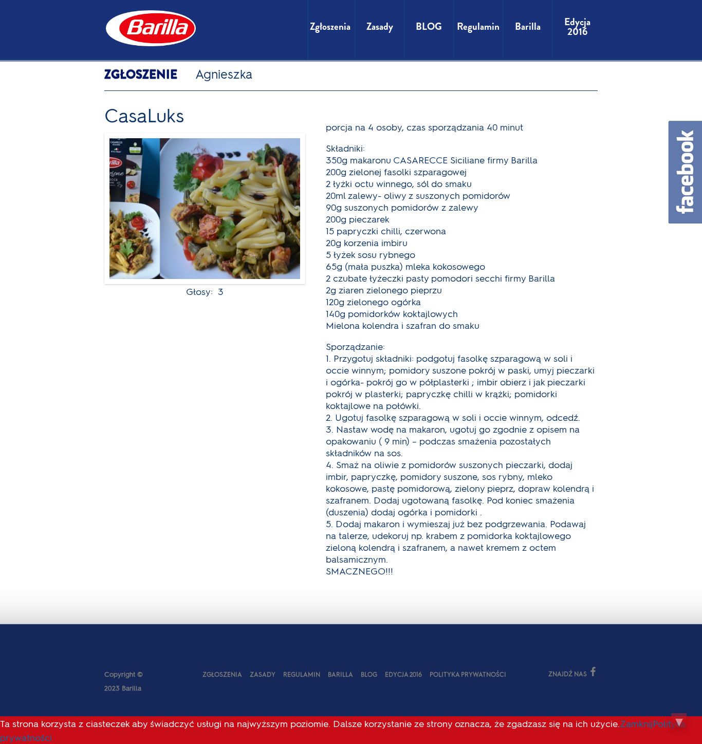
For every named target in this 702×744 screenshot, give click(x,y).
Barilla (340, 674)
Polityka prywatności (468, 674)
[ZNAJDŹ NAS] (524, 673)
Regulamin (301, 674)
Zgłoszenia (222, 674)
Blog (369, 674)
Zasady (262, 674)
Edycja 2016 (403, 674)
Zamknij (636, 723)
